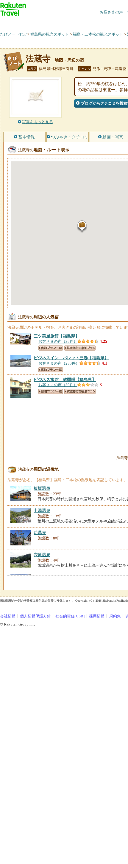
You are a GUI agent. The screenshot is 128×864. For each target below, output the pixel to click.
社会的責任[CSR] (70, 616)
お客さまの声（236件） (58, 363)
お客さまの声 (111, 12)
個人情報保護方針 (35, 616)
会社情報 (7, 616)
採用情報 (96, 616)
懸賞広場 (70, 22)
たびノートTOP (13, 34)
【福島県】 (56, 336)
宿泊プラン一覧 (50, 348)
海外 (45, 22)
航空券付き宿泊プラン (80, 348)
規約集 (115, 616)
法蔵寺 (38, 58)
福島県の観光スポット (49, 34)
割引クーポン (94, 22)
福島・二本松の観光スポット (98, 34)
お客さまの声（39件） (57, 341)
